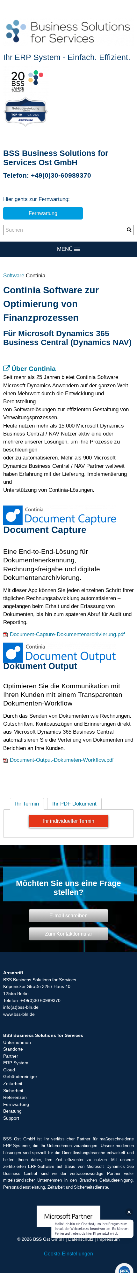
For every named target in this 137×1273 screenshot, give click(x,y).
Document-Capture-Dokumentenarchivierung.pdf (67, 634)
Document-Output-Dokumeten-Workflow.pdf (62, 760)
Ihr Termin (27, 804)
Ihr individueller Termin (68, 821)
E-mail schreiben (68, 915)
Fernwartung (43, 213)
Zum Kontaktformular (68, 934)
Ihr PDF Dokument (74, 804)
